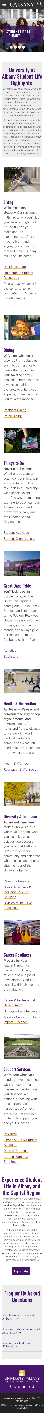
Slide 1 (7, 47)
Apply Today (21, 1271)
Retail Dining (13, 416)
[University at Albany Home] (22, 3)
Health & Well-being (18, 763)
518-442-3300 (22, 1401)
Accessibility (30, 1405)
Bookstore (11, 656)
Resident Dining (15, 410)
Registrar (10, 1134)
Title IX (25, 1408)
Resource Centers (16, 881)
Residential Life (15, 267)
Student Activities (16, 532)
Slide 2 (11, 47)
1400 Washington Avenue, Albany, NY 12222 (19, 1398)
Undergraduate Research (22, 1011)
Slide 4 (19, 47)
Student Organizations (19, 539)
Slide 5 (23, 47)
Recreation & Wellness (20, 769)
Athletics (10, 650)
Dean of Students (16, 1151)
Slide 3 (15, 47)
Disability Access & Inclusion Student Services (17, 892)
